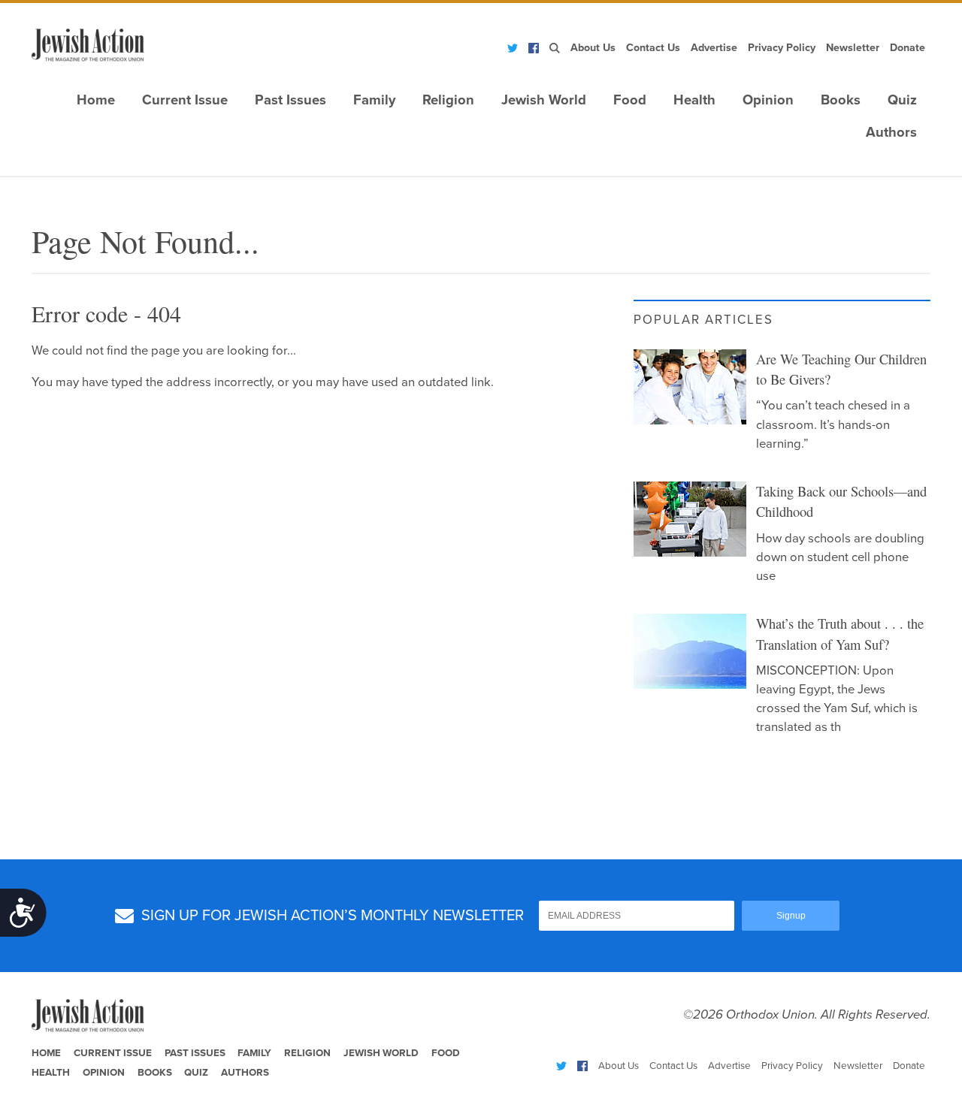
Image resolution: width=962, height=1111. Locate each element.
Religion (448, 100)
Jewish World (543, 100)
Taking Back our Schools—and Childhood (841, 501)
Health (694, 100)
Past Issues (290, 100)
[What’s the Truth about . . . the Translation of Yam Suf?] (690, 651)
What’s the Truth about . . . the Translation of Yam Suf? (840, 634)
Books (841, 100)
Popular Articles (703, 320)
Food (629, 100)
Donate (907, 47)
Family (374, 100)
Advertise (714, 47)
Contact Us (653, 47)
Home (96, 100)
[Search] (554, 48)
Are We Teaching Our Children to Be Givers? (841, 369)
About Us (593, 47)
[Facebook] (533, 48)
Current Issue (185, 100)
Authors (891, 132)
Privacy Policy (781, 47)
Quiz (902, 100)
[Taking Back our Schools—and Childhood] (690, 519)
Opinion (768, 100)
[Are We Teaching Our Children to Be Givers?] (690, 386)
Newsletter (852, 47)
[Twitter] (512, 48)
